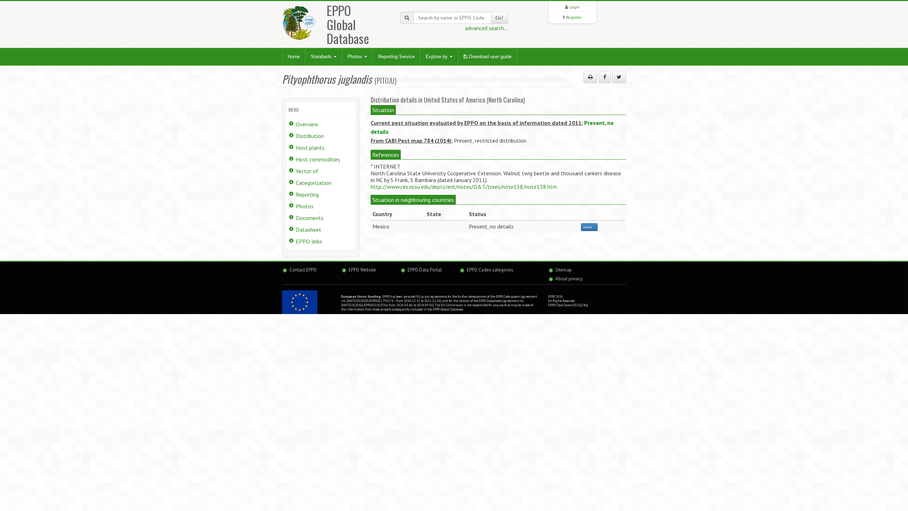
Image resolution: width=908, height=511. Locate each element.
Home (294, 56)
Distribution (310, 135)
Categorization (313, 182)
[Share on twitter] (619, 77)
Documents (309, 217)
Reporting (307, 194)
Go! (499, 17)
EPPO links (309, 241)
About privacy (568, 279)
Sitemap (563, 270)
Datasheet (308, 229)
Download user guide (489, 56)
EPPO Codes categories (490, 270)
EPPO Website (362, 270)
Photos (356, 56)
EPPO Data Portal (425, 270)
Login (574, 7)
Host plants (310, 147)
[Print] (590, 77)
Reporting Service (396, 56)
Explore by (437, 56)
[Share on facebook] (605, 77)
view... (589, 227)
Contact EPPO (303, 270)
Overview (307, 124)
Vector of (307, 171)
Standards (322, 56)
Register (574, 17)
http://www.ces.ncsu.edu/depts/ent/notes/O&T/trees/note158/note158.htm (464, 186)
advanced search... (486, 28)
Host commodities (318, 159)
